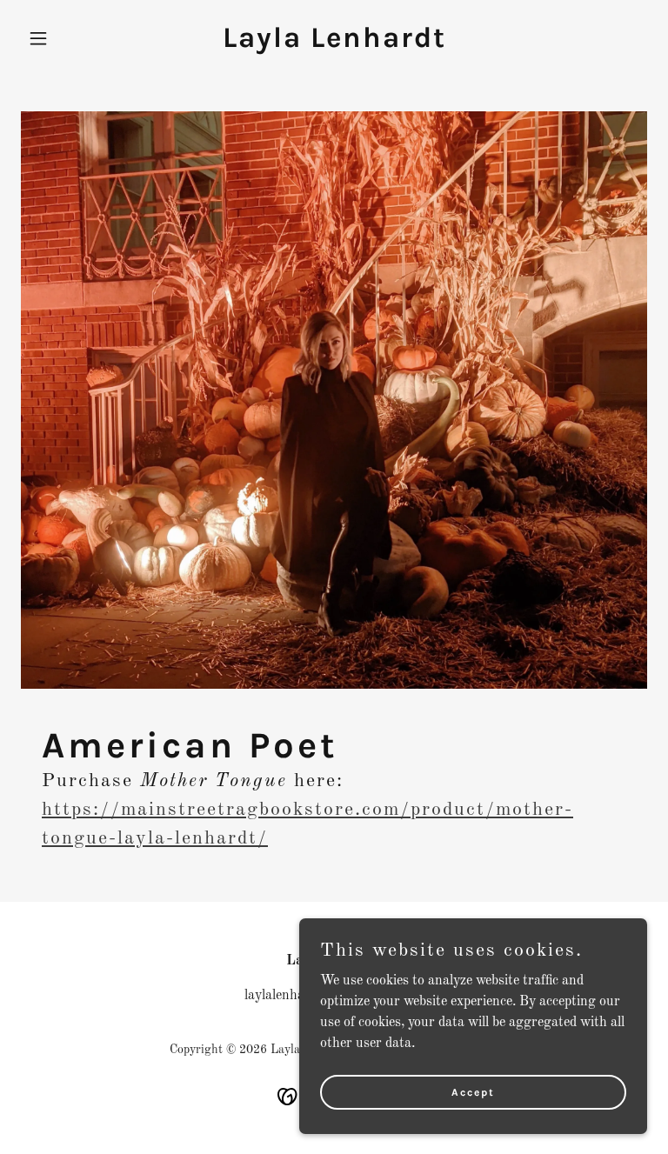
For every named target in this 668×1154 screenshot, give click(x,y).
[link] (334, 43)
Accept (473, 1091)
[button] (68, 38)
